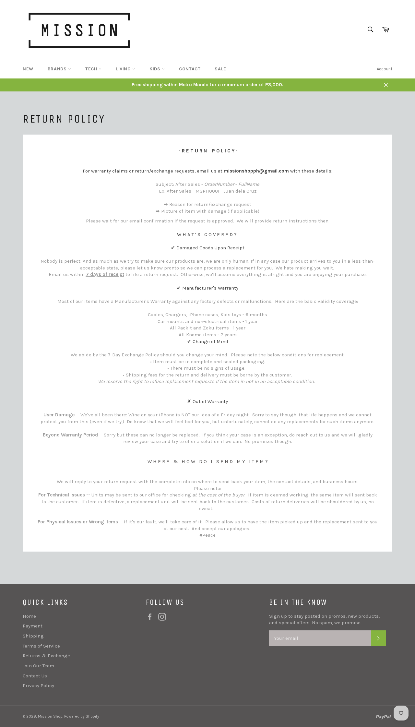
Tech (92, 69)
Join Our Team (38, 666)
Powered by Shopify (81, 716)
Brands (58, 69)
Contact (189, 69)
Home (29, 616)
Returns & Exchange (46, 656)
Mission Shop (50, 716)
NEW (28, 69)
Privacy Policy (38, 685)
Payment (32, 626)
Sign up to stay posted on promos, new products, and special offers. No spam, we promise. (324, 619)
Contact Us (35, 676)
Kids (155, 69)
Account (384, 68)
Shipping (33, 636)
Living (124, 69)
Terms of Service (41, 646)
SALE (220, 69)
